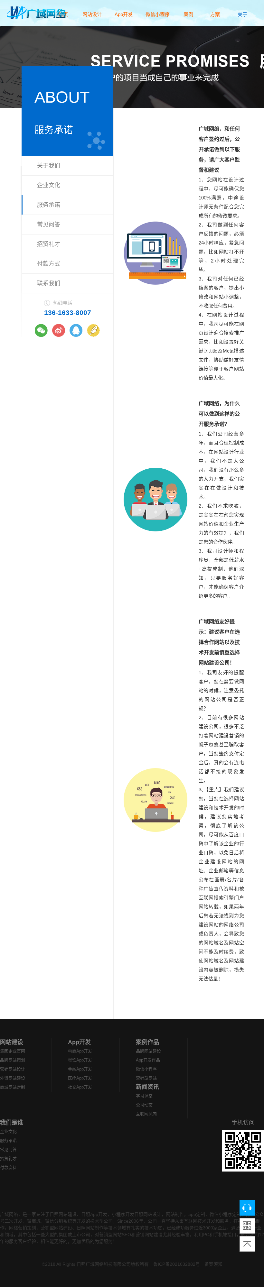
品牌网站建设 (148, 1051)
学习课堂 (144, 1095)
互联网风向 (146, 1113)
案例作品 (147, 1042)
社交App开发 (80, 1087)
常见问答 (48, 224)
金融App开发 (80, 1069)
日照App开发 (94, 1214)
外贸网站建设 (12, 1078)
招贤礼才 (48, 244)
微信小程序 (146, 1069)
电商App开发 (80, 1051)
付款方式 (48, 264)
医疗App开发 (80, 1078)
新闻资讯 (147, 1087)
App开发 (79, 1042)
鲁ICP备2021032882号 (176, 1264)
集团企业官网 (12, 1051)
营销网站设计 (12, 1069)
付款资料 (8, 1167)
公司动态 (144, 1104)
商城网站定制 (12, 1087)
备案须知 (213, 1264)
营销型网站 (146, 1078)
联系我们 (48, 283)
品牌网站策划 (12, 1060)
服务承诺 (48, 205)
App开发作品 (148, 1060)
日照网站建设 (63, 1214)
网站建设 (11, 1042)
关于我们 (48, 165)
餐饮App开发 (80, 1060)
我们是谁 (11, 1122)
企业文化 (48, 185)
